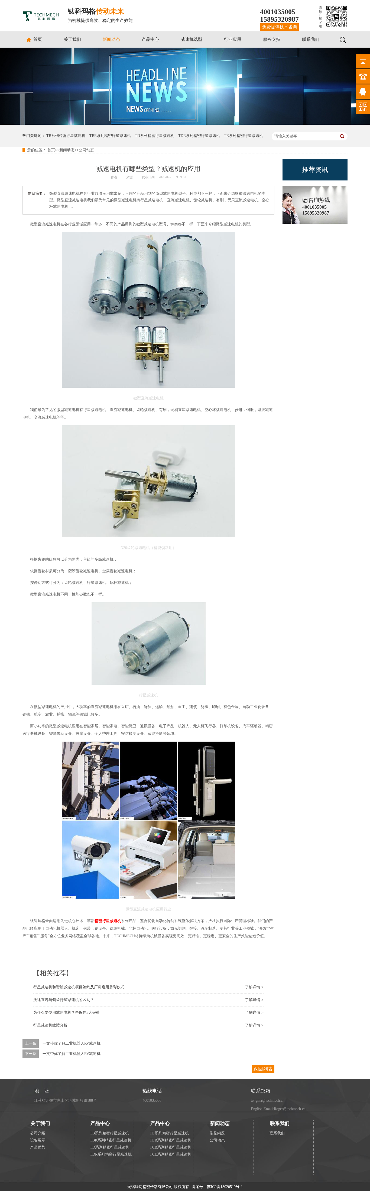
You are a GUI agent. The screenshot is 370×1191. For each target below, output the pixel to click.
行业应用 (232, 39)
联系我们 (310, 39)
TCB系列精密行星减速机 (170, 1147)
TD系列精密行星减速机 (154, 136)
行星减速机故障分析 (50, 1025)
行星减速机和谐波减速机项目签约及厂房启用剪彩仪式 (78, 987)
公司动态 (86, 150)
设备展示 (37, 1140)
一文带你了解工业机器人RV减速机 (71, 1043)
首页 (37, 39)
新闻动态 (111, 39)
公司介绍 (37, 1133)
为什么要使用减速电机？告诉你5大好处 (66, 1013)
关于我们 (72, 39)
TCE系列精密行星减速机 (170, 1154)
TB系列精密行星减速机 (65, 136)
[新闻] (185, 123)
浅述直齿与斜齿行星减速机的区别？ (63, 1000)
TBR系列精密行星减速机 (110, 136)
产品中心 (150, 39)
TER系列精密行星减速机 (170, 1140)
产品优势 (37, 1147)
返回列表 (263, 1069)
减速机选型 (191, 39)
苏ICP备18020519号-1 (225, 1187)
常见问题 (217, 1133)
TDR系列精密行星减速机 (199, 136)
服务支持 (271, 39)
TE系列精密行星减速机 (243, 136)
